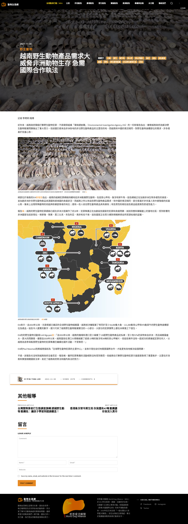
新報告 (39, 197)
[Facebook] (141, 504)
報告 (42, 319)
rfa (86, 192)
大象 (109, 58)
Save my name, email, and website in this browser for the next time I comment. (51, 476)
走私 (154, 58)
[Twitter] (141, 508)
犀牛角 (122, 58)
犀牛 (115, 58)
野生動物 (26, 49)
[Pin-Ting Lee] (21, 379)
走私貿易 (162, 58)
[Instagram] (155, 504)
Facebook (147, 504)
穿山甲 (129, 58)
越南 (99, 62)
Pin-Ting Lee (34, 379)
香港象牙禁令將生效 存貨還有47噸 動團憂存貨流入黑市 (93, 410)
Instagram (162, 504)
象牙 (148, 58)
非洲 (141, 62)
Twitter (146, 508)
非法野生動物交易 (129, 62)
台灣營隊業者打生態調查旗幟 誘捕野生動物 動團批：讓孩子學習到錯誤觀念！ (41, 410)
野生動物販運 (115, 62)
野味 (106, 62)
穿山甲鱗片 (139, 58)
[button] (171, 3)
